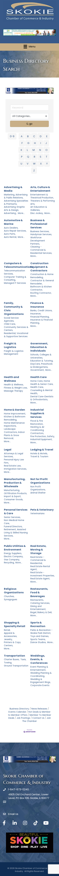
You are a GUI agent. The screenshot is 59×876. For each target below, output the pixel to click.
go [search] (30, 124)
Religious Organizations (14, 590)
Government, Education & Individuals (39, 347)
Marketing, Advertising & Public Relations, (16, 196)
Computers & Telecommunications (18, 265)
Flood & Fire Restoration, (36, 422)
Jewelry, (8, 639)
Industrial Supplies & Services (37, 413)
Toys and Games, (39, 636)
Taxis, (23, 659)
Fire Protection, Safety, (42, 436)
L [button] (27, 150)
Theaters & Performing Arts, (42, 202)
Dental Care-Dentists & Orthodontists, (41, 398)
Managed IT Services (15, 283)
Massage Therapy (13, 390)
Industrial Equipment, (41, 439)
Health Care (38, 377)
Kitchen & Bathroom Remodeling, (14, 418)
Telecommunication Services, (14, 272)
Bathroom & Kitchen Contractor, (41, 288)
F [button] (22, 143)
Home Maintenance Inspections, (14, 424)
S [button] (40, 157)
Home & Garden (14, 410)
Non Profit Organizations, (38, 488)
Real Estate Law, (12, 465)
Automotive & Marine (13, 222)
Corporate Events (39, 685)
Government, (37, 370)
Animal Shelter (38, 492)
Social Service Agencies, (11, 319)
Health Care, (37, 387)
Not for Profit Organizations (40, 481)
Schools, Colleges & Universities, (40, 356)
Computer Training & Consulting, (15, 278)
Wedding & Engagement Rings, (40, 681)
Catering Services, (40, 603)
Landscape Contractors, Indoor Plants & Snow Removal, (14, 434)
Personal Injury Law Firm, (14, 461)
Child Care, (10, 324)
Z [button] (34, 170)
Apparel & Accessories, (10, 635)
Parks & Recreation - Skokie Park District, (41, 632)
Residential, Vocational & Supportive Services (16, 335)
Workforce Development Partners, (37, 240)
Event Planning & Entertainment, (39, 668)
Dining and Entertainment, (38, 608)
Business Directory (19, 708)
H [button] (35, 143)
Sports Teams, (38, 639)
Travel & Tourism (39, 456)
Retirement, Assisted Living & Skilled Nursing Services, (16, 532)
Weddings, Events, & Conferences (39, 659)
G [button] (28, 143)
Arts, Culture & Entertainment (40, 189)
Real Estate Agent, (40, 578)
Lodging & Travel (41, 449)
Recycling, (9, 562)
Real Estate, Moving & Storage (38, 549)
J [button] (46, 143)
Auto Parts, (10, 233)
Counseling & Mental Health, (41, 392)
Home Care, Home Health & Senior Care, (41, 383)
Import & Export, (12, 496)
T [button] (46, 157)
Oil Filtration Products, (15, 493)
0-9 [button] (12, 136)
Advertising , (10, 213)
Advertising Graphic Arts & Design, (14, 208)
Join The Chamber (36, 720)
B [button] (28, 136)
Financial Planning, (39, 316)
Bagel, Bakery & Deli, (41, 612)
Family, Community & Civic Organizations (14, 308)
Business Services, (39, 231)
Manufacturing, (12, 490)
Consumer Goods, (13, 499)
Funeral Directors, (13, 526)
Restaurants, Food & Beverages (39, 592)
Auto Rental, (10, 237)
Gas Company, (12, 559)
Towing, (8, 662)
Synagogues (10, 599)
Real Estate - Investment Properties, (42, 574)
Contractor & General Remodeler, (42, 282)
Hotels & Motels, (39, 453)
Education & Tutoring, (41, 360)
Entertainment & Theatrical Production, (42, 196)
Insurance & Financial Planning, (41, 321)
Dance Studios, (38, 642)
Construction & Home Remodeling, (41, 276)
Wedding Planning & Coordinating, (41, 674)
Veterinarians (37, 513)
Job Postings (23, 718)
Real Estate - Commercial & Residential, (38, 560)
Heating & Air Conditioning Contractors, (37, 430)
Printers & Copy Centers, (12, 644)
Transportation (14, 656)
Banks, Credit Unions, (41, 310)
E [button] (47, 136)
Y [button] (47, 163)
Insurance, (35, 313)
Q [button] (28, 157)
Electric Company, (13, 556)
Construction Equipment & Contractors (39, 266)
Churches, (9, 596)
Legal (7, 449)
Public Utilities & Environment (15, 547)
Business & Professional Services (38, 223)
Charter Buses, (12, 659)
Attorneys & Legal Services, (13, 455)
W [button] (34, 163)
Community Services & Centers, (16, 329)
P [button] (21, 157)
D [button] (41, 136)
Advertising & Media (13, 189)
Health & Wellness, (14, 384)
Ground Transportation (16, 665)
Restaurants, (37, 599)
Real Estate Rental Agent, (40, 568)
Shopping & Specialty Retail (14, 624)
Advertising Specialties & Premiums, (16, 202)
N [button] (40, 150)
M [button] (33, 150)
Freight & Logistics (10, 345)
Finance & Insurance (37, 304)
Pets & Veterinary (42, 510)
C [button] (34, 136)
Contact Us (38, 718)
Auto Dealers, (11, 227)
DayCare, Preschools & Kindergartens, (41, 365)
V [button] (27, 163)
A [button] (21, 136)
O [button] (46, 150)
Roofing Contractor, (41, 292)
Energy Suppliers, (13, 553)
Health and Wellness (11, 379)
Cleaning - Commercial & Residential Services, (41, 249)
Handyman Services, (41, 234)
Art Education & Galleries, (38, 208)
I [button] (40, 143)
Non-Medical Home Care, (14, 522)
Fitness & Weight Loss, (16, 387)
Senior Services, (12, 517)
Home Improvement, (15, 413)
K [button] (21, 150)
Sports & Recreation (37, 624)
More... (21, 213)
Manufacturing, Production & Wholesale (14, 482)
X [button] (41, 163)
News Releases (39, 708)
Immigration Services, (15, 468)
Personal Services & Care (15, 511)
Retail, (7, 630)
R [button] (34, 157)
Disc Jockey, (36, 213)
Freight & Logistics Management (13, 353)
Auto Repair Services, (15, 230)
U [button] (21, 163)
